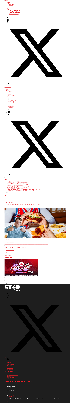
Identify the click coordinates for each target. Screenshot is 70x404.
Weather (9, 94)
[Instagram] (8, 114)
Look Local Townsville (14, 10)
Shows (8, 2)
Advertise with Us (10, 365)
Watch (8, 7)
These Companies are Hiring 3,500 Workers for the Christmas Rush (18, 182)
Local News (11, 4)
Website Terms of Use (11, 377)
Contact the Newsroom (12, 95)
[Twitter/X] (36, 81)
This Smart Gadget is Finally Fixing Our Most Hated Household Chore (18, 187)
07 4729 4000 (11, 395)
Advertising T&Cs (10, 376)
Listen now (7, 87)
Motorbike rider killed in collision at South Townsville (15, 185)
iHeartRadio (8, 402)
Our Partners (12, 13)
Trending (11, 5)
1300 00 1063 (11, 396)
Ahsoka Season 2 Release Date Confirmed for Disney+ (15, 188)
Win (7, 8)
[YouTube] (8, 84)
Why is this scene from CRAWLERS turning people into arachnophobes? (18, 186)
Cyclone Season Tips (13, 14)
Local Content (9, 378)
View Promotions (8, 257)
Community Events (13, 11)
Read (8, 3)
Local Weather (12, 15)
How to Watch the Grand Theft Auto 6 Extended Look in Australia (17, 183)
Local (8, 9)
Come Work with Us (10, 369)
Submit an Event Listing (14, 12)
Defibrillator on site (11, 106)
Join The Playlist (10, 368)
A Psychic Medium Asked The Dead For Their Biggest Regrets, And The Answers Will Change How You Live (24, 189)
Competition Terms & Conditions (12, 375)
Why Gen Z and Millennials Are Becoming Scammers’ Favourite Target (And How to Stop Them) (22, 184)
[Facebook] (8, 20)
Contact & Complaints (11, 364)
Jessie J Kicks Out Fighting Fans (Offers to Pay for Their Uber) (17, 181)
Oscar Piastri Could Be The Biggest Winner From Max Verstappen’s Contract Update (20, 190)
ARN (7, 401)
